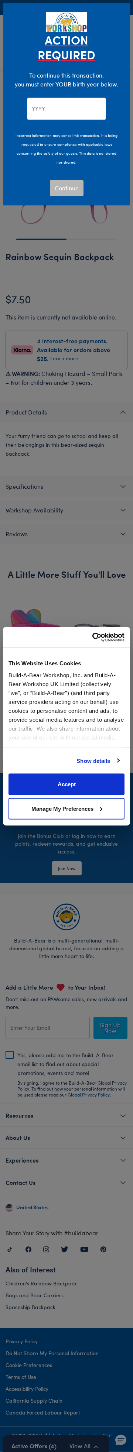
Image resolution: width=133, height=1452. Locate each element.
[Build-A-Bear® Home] (66, 21)
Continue (67, 188)
